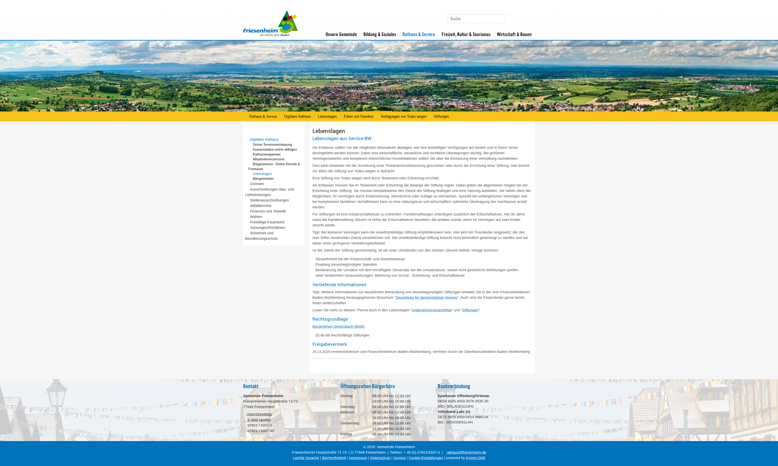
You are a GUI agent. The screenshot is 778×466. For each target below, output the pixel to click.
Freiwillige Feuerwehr (267, 222)
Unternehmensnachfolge (432, 310)
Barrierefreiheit (334, 458)
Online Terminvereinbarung (272, 144)
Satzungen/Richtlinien (267, 228)
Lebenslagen (327, 116)
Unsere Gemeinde (341, 34)
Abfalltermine (260, 206)
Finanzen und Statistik (268, 211)
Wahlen (256, 217)
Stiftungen (441, 116)
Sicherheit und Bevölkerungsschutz (261, 236)
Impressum (358, 458)
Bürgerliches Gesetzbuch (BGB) (338, 327)
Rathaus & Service (419, 34)
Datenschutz (380, 458)
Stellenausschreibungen (269, 200)
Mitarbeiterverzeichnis (268, 159)
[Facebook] (520, 17)
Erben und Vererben (359, 116)
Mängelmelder (263, 178)
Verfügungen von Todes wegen (403, 116)
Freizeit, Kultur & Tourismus (466, 34)
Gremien (257, 184)
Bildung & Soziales (379, 34)
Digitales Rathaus (297, 116)
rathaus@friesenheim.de (466, 452)
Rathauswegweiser (267, 154)
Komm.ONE (475, 458)
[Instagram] (529, 17)
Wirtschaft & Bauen (514, 34)
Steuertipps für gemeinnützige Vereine (426, 298)
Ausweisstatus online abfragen (275, 149)
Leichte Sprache (306, 458)
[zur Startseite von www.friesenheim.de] (270, 35)
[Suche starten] (501, 18)
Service (399, 458)
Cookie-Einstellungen (426, 458)
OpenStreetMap (259, 414)
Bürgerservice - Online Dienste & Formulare (274, 166)
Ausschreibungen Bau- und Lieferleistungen (269, 192)
